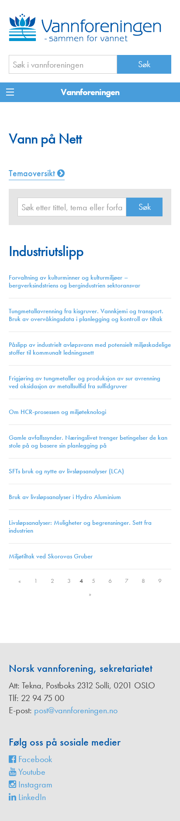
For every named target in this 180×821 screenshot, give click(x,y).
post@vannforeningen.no (76, 710)
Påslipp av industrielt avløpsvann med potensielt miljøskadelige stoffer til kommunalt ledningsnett (90, 348)
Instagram (34, 784)
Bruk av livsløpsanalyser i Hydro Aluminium (65, 497)
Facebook (34, 759)
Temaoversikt (33, 173)
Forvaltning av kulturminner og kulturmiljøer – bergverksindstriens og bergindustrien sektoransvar (74, 281)
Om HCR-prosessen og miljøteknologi (57, 411)
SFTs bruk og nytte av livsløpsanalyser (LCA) (66, 471)
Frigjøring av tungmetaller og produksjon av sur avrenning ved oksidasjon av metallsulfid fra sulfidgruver (84, 382)
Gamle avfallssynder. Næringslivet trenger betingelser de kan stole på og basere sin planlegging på (88, 441)
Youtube (30, 771)
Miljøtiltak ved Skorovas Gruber (51, 556)
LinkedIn (31, 797)
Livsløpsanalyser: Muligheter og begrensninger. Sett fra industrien (80, 526)
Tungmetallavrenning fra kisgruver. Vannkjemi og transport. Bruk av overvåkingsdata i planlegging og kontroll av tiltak (86, 315)
